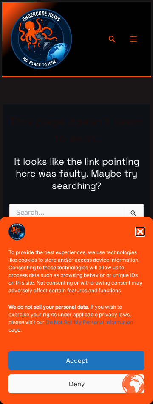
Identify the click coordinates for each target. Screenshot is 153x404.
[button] (140, 231)
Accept (77, 361)
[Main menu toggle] (133, 39)
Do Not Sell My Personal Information (89, 322)
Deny (77, 384)
